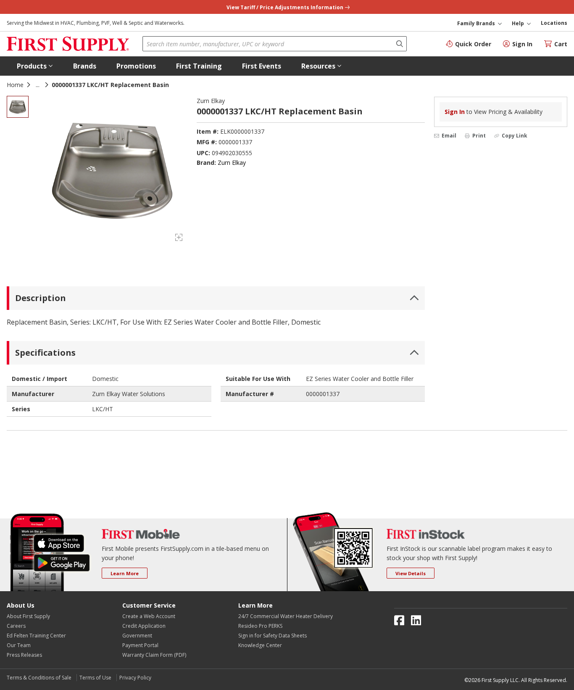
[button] (35, 66)
